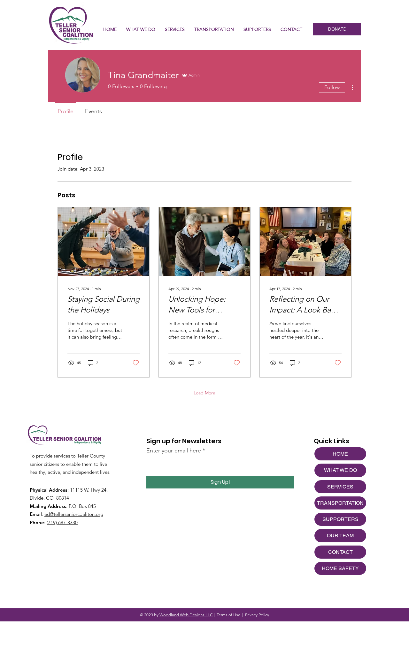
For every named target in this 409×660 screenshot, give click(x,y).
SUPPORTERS (340, 519)
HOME (340, 454)
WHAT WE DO (340, 470)
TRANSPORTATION (340, 503)
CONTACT (340, 552)
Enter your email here (173, 450)
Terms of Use (228, 614)
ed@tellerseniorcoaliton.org (73, 514)
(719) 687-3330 (62, 522)
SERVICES (340, 487)
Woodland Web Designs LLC (186, 614)
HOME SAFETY (340, 568)
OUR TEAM (340, 535)
